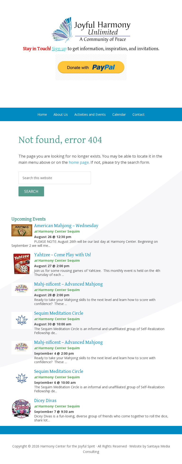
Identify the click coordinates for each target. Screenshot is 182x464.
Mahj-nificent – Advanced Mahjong (68, 284)
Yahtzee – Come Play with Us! (62, 255)
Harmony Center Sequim (91, 30)
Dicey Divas (45, 400)
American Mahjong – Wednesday (66, 226)
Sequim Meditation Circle (58, 313)
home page (79, 162)
